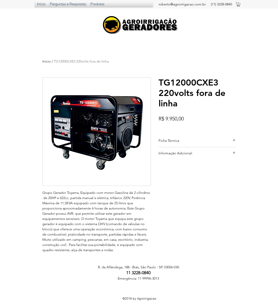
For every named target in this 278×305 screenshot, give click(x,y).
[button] (238, 4)
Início (46, 61)
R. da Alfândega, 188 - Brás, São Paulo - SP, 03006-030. (138, 267)
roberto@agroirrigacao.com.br (182, 4)
